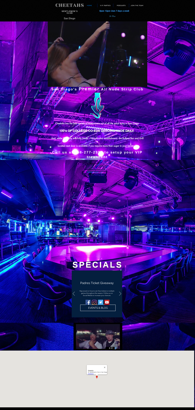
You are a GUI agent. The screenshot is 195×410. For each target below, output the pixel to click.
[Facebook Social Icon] (88, 302)
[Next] (120, 294)
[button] (144, 84)
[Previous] (74, 294)
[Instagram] (94, 302)
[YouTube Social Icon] (106, 302)
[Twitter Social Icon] (100, 302)
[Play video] (98, 337)
